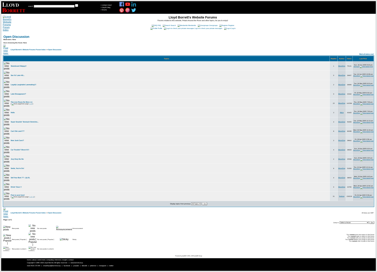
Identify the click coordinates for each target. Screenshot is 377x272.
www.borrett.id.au (77, 263)
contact (71, 260)
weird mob (41, 260)
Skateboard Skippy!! (19, 66)
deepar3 (356, 66)
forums (104, 10)
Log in (233, 28)
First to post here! (18, 195)
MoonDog (341, 66)
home (29, 260)
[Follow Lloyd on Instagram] (127, 12)
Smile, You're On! (17, 168)
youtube (76, 266)
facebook (67, 266)
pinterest (93, 266)
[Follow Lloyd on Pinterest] (121, 12)
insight (64, 260)
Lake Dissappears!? (18, 94)
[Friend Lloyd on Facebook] (121, 6)
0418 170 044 (35, 266)
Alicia (342, 112)
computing (50, 260)
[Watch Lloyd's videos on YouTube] (127, 6)
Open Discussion (16, 37)
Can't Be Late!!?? (17, 131)
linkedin (84, 266)
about (34, 260)
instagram (102, 266)
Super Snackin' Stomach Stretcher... (24, 122)
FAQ (159, 25)
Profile (160, 28)
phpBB (184, 256)
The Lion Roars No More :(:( (21, 102)
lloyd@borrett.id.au (54, 266)
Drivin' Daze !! (16, 187)
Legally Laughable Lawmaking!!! (23, 84)
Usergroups (213, 25)
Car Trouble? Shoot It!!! (20, 150)
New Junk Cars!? (17, 140)
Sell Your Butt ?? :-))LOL (20, 178)
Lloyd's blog (106, 7)
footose (341, 196)
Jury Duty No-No (17, 159)
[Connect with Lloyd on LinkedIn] (134, 6)
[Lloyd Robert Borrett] (14, 13)
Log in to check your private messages (208, 28)
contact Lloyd (106, 5)
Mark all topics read (366, 54)
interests (58, 260)
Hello (13, 112)
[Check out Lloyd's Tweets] (134, 12)
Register (231, 25)
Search (173, 25)
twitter (111, 266)
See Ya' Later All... (17, 75)
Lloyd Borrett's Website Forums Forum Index (28, 50)
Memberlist (192, 25)
